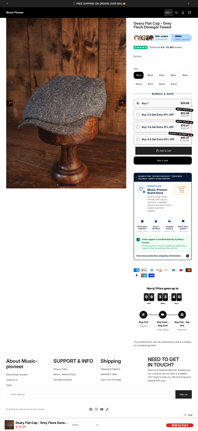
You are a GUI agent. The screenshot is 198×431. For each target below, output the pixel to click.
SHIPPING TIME (109, 374)
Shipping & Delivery (110, 369)
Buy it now (162, 160)
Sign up (183, 394)
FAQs (9, 385)
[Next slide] (188, 3)
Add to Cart (180, 425)
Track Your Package (111, 379)
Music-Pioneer (19, 409)
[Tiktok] (107, 409)
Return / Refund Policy (64, 374)
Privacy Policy (60, 369)
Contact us (11, 379)
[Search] (176, 12)
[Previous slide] (7, 3)
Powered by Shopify (36, 409)
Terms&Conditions (62, 379)
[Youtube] (102, 409)
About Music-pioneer (17, 374)
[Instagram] (96, 409)
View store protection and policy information (162, 256)
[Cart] (189, 12)
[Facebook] (91, 409)
